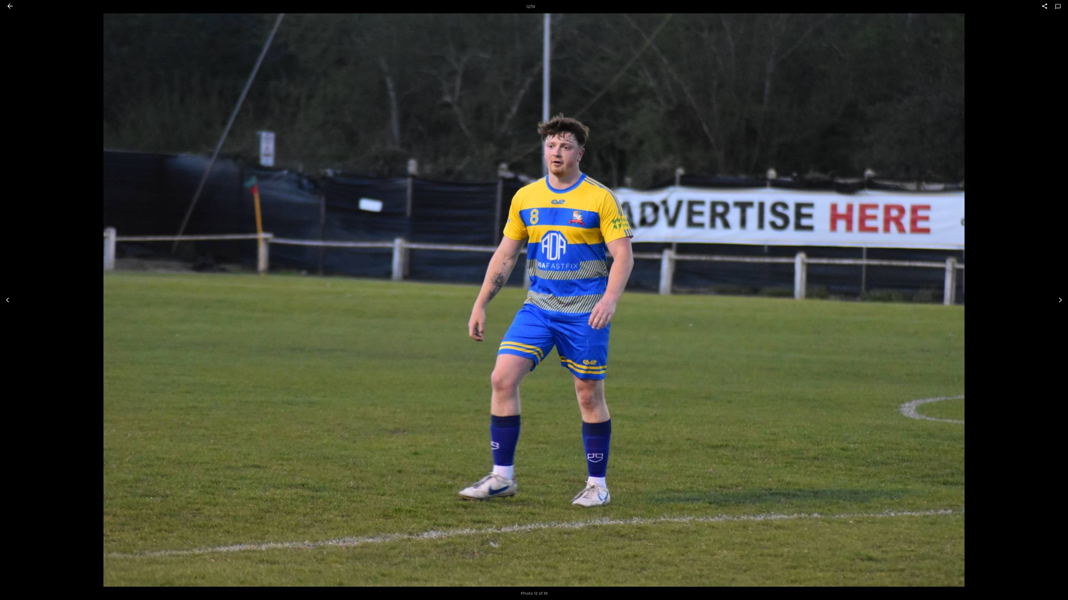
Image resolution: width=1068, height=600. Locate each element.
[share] (1044, 7)
